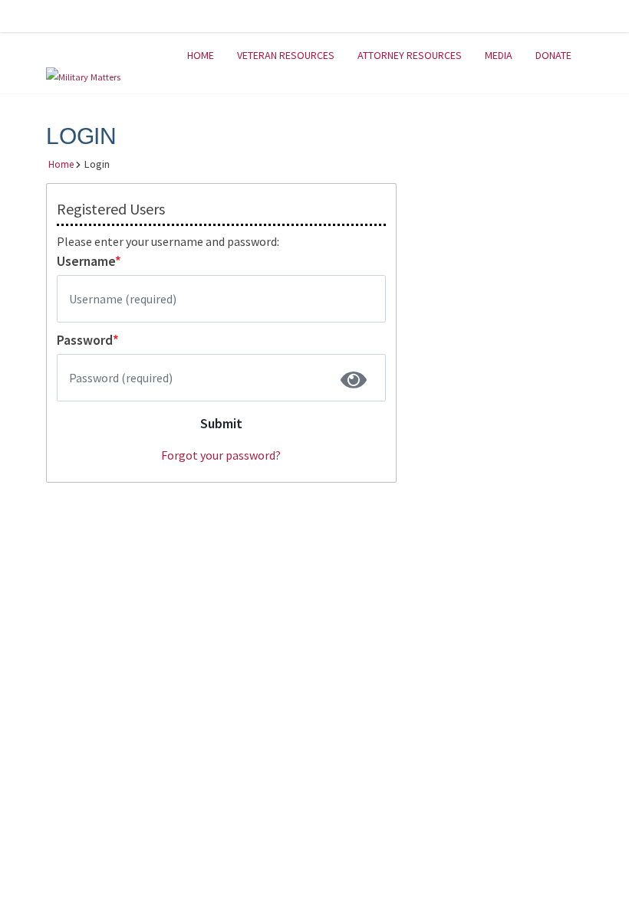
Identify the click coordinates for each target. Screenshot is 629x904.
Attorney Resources (409, 55)
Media (498, 55)
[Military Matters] (83, 76)
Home (200, 55)
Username (89, 261)
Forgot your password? (221, 455)
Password (88, 340)
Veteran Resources (285, 55)
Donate (553, 55)
